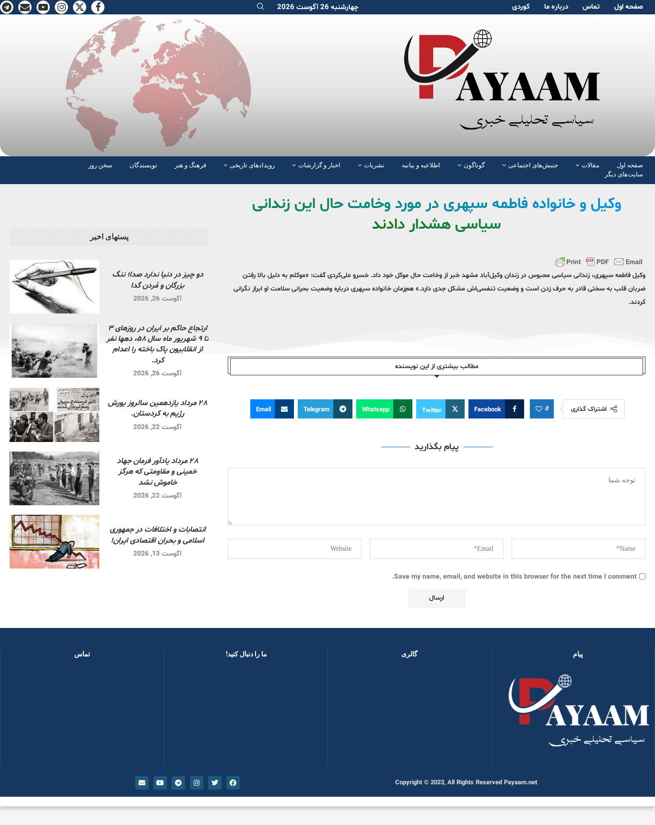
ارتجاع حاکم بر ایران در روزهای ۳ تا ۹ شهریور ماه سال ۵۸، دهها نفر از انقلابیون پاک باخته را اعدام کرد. (157, 344)
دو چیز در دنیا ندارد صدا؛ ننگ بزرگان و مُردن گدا (157, 279)
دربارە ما (556, 7)
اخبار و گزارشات (319, 165)
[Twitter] (79, 7)
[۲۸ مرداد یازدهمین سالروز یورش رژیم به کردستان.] (54, 415)
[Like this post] (539, 409)
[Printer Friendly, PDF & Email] (598, 262)
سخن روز (100, 165)
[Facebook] (98, 7)
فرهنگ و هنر (190, 165)
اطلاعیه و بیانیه (421, 165)
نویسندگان (143, 165)
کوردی (521, 7)
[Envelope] (142, 783)
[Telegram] (6, 7)
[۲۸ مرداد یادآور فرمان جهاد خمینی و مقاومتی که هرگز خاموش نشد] (54, 478)
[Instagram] (61, 7)
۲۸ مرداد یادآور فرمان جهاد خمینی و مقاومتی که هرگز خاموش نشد (157, 472)
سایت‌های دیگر (624, 174)
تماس (591, 7)
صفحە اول (628, 7)
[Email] (25, 7)
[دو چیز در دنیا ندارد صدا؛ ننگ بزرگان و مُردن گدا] (54, 287)
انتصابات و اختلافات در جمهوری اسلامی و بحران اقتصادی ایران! (158, 535)
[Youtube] (43, 7)
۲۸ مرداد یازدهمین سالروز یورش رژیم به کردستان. (157, 408)
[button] (350, 716)
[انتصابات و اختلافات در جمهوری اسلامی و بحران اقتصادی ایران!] (54, 542)
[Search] (260, 7)
